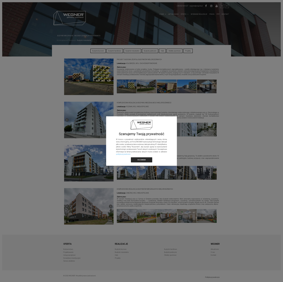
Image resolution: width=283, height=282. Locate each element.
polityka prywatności (123, 154)
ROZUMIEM (142, 160)
